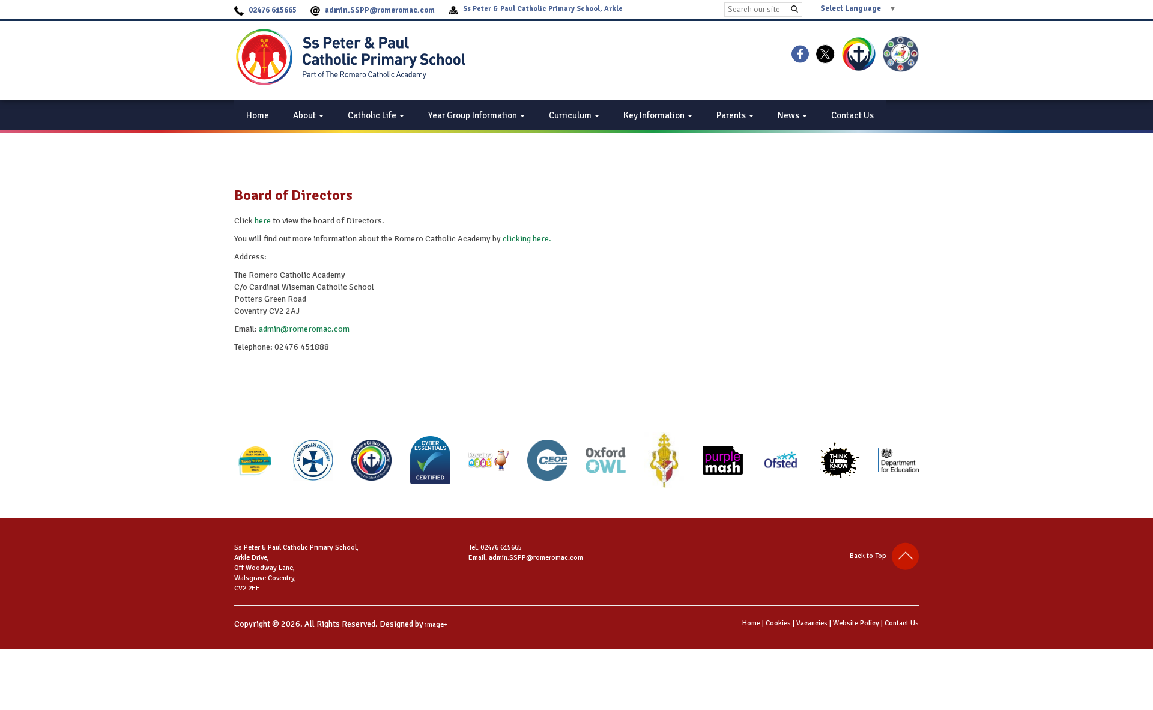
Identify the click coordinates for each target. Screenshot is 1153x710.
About (305, 115)
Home (257, 115)
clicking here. (527, 239)
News (789, 115)
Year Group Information (473, 115)
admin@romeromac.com (304, 329)
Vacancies (812, 623)
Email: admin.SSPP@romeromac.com (525, 557)
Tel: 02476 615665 (495, 547)
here (263, 221)
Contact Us (852, 115)
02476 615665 (272, 10)
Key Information (654, 115)
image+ (436, 624)
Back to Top (871, 555)
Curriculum (571, 115)
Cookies (778, 623)
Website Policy (856, 623)
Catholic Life (373, 115)
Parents (732, 115)
